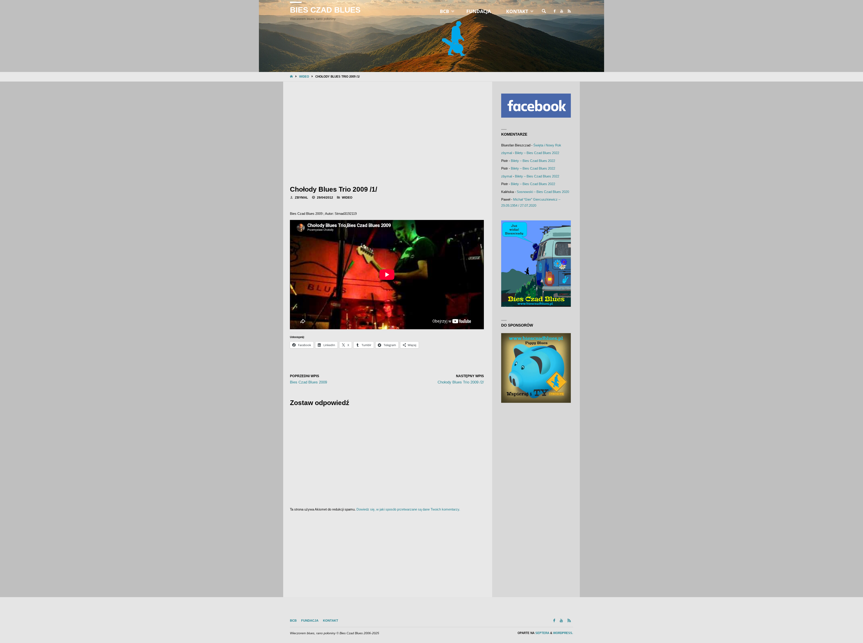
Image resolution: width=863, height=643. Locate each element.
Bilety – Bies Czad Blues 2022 (537, 153)
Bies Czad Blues (325, 10)
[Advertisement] (387, 132)
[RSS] (569, 11)
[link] (543, 11)
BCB (293, 620)
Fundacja (309, 620)
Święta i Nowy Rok (547, 145)
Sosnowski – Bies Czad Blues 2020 (543, 192)
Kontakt (330, 620)
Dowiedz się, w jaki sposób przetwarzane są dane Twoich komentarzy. (408, 509)
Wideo (304, 76)
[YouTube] (561, 11)
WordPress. (563, 633)
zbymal (506, 153)
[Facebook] (554, 11)
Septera (541, 633)
